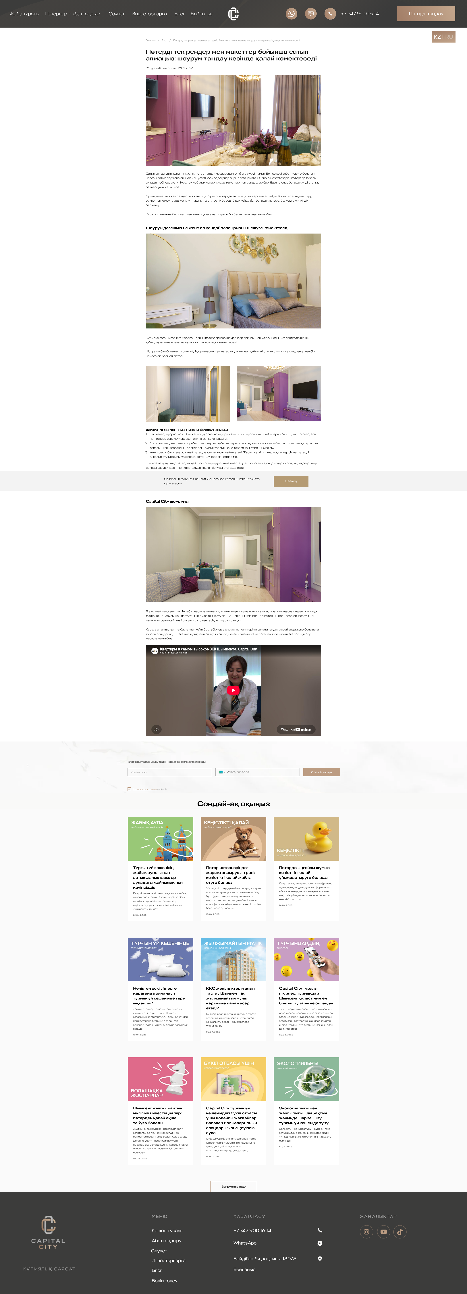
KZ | (439, 36)
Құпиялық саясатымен (145, 789)
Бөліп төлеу (164, 1281)
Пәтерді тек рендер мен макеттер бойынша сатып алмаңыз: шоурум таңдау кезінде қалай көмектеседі (236, 40)
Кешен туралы (167, 1231)
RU (449, 36)
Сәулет (159, 1251)
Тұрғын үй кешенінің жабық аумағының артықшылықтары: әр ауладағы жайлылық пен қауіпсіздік (158, 877)
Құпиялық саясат (49, 1269)
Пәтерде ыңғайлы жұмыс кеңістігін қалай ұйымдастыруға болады (304, 872)
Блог (165, 40)
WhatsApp (245, 1243)
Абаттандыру (166, 1241)
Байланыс (245, 1269)
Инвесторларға (168, 1260)
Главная (151, 40)
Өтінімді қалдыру (321, 772)
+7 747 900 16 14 (360, 14)
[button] (311, 14)
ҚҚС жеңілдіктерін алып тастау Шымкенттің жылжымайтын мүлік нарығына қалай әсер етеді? (230, 998)
